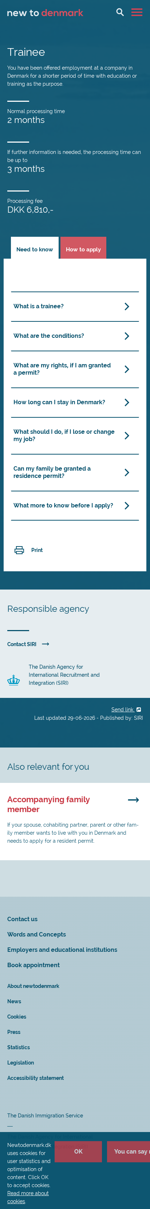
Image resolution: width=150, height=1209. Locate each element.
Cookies (16, 1017)
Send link (123, 709)
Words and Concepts (36, 934)
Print (37, 550)
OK (78, 1151)
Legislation (20, 1063)
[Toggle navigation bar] (137, 12)
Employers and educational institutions (62, 949)
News (14, 1001)
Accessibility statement (35, 1078)
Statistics (18, 1047)
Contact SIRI (21, 644)
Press (13, 1032)
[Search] (120, 12)
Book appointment (33, 965)
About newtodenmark (33, 986)
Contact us (22, 919)
